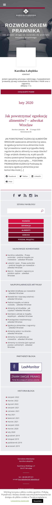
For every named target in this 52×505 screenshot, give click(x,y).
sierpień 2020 (13, 425)
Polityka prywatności (26, 489)
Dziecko (26, 235)
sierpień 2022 (13, 397)
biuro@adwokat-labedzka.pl (28, 479)
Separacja (26, 225)
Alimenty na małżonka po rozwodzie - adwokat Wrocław (20, 338)
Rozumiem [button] (38, 501)
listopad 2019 (13, 439)
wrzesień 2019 (14, 446)
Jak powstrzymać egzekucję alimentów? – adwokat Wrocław (26, 120)
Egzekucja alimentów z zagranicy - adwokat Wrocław (21, 326)
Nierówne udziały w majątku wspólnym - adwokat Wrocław (20, 315)
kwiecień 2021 (13, 418)
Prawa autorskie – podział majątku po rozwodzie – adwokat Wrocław (20, 257)
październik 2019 (15, 442)
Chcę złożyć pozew (26, 92)
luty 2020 (11, 432)
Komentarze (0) (26, 132)
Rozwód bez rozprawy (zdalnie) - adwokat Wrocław (21, 297)
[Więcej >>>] (26, 86)
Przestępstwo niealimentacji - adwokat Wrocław (20, 320)
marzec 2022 (13, 400)
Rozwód (26, 221)
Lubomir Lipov (14, 263)
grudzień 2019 (14, 435)
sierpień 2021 (13, 407)
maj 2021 (11, 414)
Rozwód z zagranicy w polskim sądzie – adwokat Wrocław (21, 273)
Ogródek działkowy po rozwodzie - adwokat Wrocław (21, 292)
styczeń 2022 (13, 404)
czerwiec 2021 (13, 411)
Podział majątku (26, 239)
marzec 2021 (13, 421)
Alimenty (26, 230)
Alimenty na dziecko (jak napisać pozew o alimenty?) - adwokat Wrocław (21, 344)
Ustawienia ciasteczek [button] (20, 501)
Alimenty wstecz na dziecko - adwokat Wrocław (20, 332)
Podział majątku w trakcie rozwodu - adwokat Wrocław (19, 303)
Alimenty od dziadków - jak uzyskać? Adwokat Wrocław (19, 309)
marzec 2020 (13, 428)
